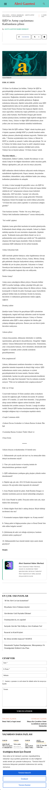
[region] (24, 769)
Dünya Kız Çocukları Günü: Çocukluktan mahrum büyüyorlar (37, 724)
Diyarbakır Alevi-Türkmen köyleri (17, 607)
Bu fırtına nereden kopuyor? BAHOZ (18, 639)
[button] (44, 4)
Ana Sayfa (5, 15)
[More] (44, 37)
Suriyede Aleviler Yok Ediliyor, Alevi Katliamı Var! (23, 626)
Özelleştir (24, 779)
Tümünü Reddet (24, 785)
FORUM (4, 740)
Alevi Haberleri (40, 741)
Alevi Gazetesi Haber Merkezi (16, 29)
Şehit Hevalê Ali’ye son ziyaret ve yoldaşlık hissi (7, 745)
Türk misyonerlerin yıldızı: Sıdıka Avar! (29, 746)
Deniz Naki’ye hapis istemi (11, 721)
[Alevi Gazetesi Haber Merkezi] (10, 565)
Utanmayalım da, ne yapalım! (15, 620)
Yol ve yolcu (17, 744)
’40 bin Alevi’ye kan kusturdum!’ (16, 601)
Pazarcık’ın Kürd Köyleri (13, 632)
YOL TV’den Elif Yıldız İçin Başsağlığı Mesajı (41, 747)
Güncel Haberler (17, 15)
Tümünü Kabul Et (24, 773)
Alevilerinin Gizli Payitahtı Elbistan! (17, 613)
